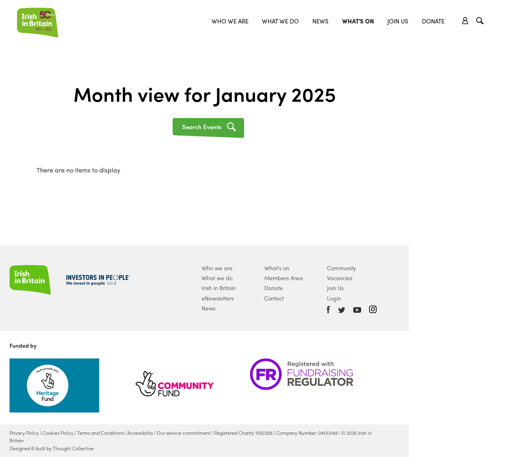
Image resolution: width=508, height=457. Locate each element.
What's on (276, 268)
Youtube (357, 310)
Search (480, 21)
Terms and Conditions (100, 432)
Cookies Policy (57, 432)
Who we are (230, 21)
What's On (358, 21)
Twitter (341, 310)
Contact (274, 298)
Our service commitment (184, 432)
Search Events (201, 126)
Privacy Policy (24, 432)
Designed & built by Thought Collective (52, 448)
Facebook (328, 309)
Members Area (283, 278)
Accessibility (140, 432)
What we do (280, 21)
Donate (433, 21)
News (320, 21)
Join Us (397, 21)
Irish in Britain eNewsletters (219, 293)
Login (334, 298)
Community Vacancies (341, 273)
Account (465, 20)
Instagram (373, 309)
